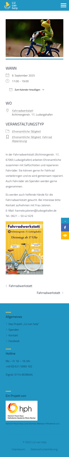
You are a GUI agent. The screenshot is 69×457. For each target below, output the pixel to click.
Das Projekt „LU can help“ (23, 324)
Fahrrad (46, 137)
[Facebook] (65, 227)
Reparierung (19, 141)
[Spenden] (65, 235)
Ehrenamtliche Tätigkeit (26, 131)
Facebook (14, 341)
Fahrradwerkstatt (22, 110)
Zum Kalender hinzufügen (27, 89)
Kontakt (13, 335)
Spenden (13, 329)
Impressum (18, 449)
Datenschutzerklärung (44, 449)
